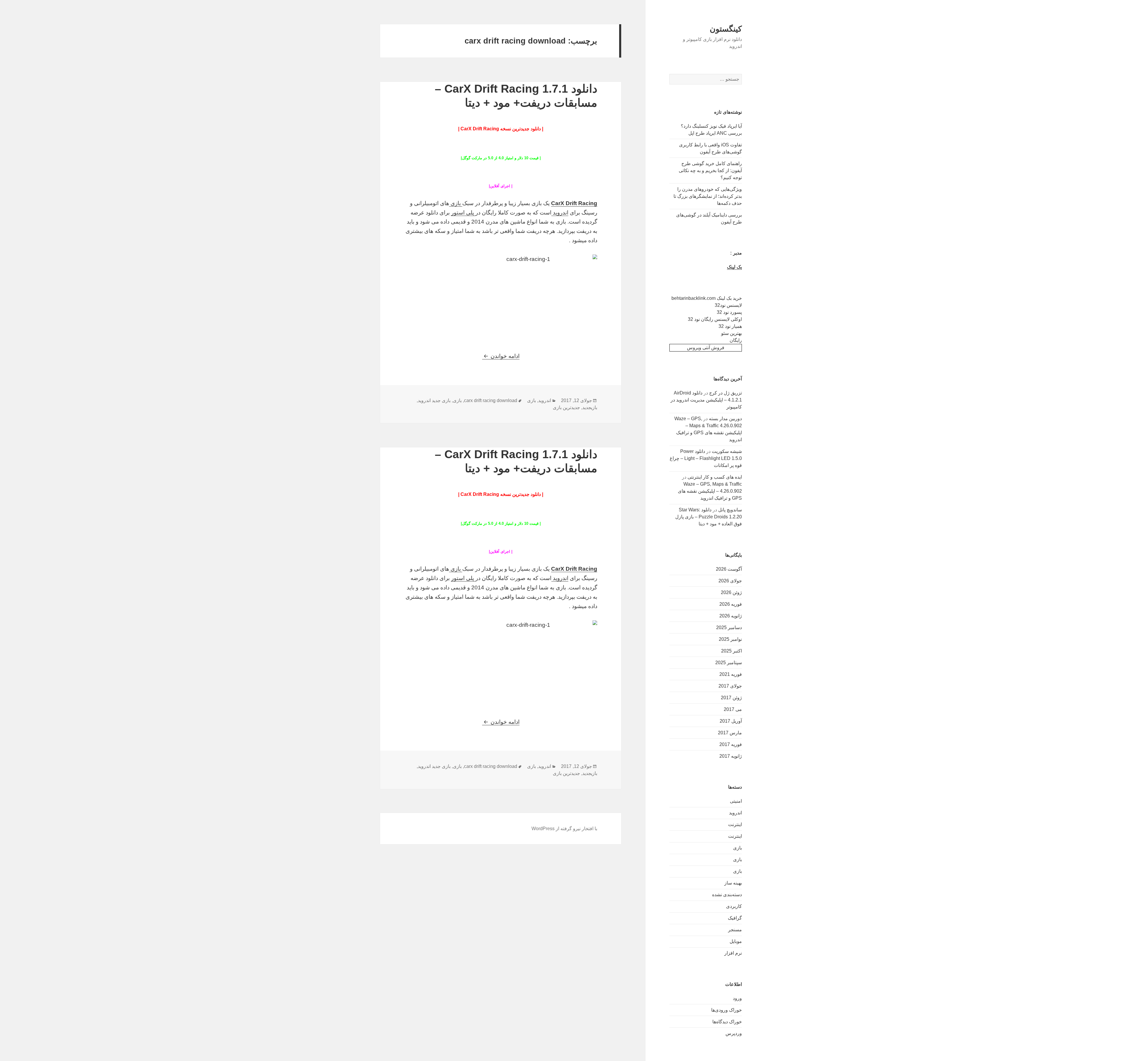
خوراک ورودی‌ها (726, 1010)
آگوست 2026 (729, 569)
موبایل (736, 941)
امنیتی (736, 801)
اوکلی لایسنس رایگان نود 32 (715, 319)
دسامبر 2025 (729, 627)
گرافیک (735, 917)
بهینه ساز (733, 882)
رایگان (736, 340)
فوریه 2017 (730, 744)
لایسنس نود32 (728, 305)
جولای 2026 (730, 580)
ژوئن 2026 (731, 592)
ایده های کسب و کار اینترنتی (715, 477)
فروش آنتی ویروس (705, 347)
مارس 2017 (730, 732)
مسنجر (735, 929)
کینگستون (726, 29)
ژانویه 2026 (730, 615)
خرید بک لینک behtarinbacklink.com (706, 298)
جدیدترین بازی (566, 407)
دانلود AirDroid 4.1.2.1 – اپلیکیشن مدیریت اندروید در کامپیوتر (706, 399)
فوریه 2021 (730, 674)
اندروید (735, 812)
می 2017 (733, 709)
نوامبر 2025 (730, 639)
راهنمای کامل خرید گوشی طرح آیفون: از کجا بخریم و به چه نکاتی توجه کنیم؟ (710, 170)
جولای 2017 (730, 685)
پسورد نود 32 (729, 312)
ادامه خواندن (501, 356)
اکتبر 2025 (731, 650)
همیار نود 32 (730, 326)
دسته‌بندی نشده (727, 894)
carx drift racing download (490, 400)
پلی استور (463, 213)
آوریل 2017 (731, 721)
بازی (737, 847)
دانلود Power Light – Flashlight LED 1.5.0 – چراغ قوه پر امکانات (706, 458)
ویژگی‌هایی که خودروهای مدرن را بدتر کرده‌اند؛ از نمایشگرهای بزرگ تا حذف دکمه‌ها (707, 196)
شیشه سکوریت (727, 451)
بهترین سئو (731, 333)
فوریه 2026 (730, 604)
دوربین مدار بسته (725, 418)
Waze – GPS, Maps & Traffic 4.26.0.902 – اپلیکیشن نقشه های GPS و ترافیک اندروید (710, 491)
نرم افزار (733, 953)
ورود (737, 998)
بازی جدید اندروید (434, 400)
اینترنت (735, 824)
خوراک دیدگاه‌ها (727, 1021)
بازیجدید (589, 407)
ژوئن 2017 (731, 697)
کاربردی (734, 906)
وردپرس (734, 1033)
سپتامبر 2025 (728, 662)
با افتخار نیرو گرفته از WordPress (564, 828)
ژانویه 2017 (730, 756)
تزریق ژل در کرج (725, 392)
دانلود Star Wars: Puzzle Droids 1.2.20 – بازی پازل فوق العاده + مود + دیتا (708, 516)
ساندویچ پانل (730, 509)
